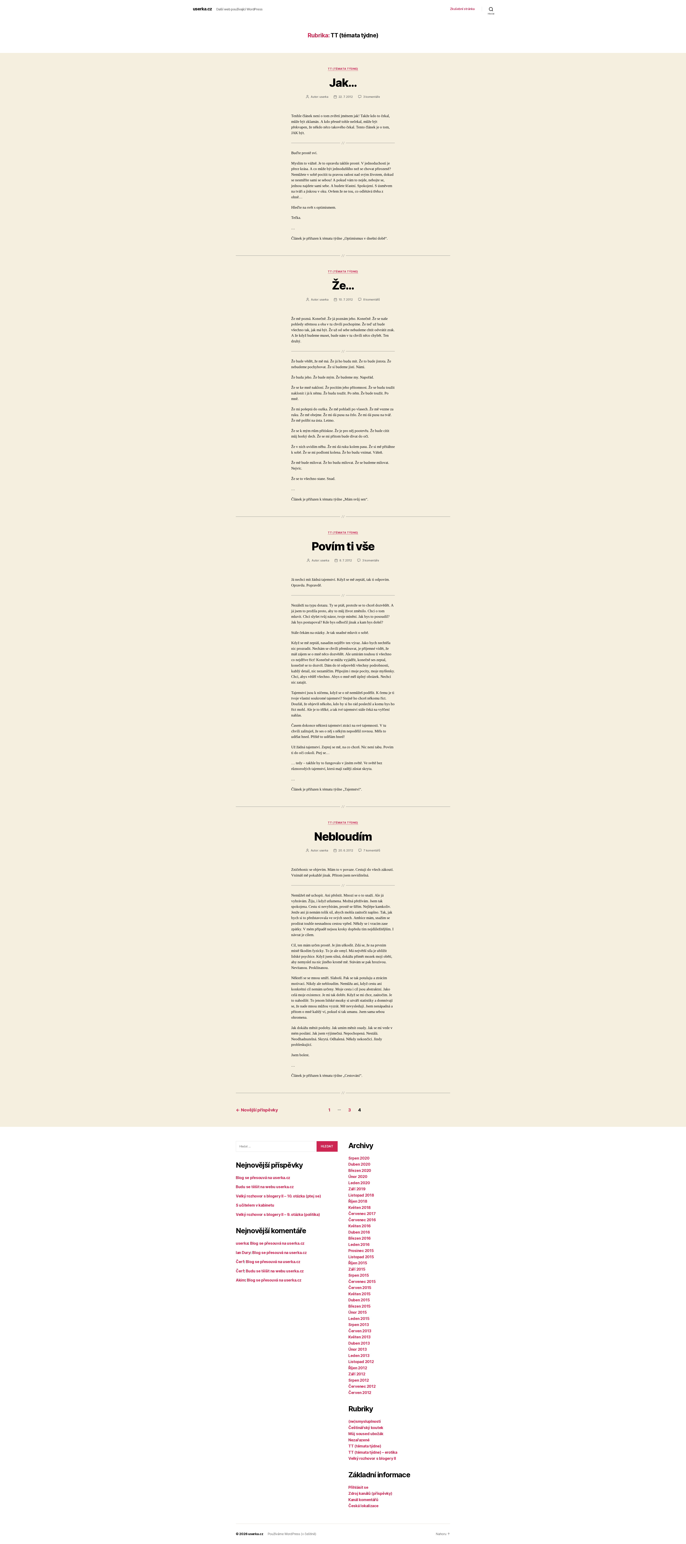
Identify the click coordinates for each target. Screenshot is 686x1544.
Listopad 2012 (361, 1361)
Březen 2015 (359, 1306)
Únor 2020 (357, 1176)
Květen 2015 (359, 1294)
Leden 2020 (359, 1183)
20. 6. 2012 (345, 850)
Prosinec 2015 (361, 1250)
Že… (343, 285)
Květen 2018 (359, 1207)
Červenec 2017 (362, 1213)
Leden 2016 (358, 1244)
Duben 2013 (359, 1343)
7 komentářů (371, 850)
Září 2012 (356, 1374)
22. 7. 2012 (346, 97)
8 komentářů (371, 299)
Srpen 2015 (358, 1275)
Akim (240, 1280)
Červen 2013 (359, 1331)
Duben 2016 (359, 1232)
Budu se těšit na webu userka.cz (265, 1187)
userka (323, 97)
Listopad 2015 (361, 1257)
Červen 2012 (359, 1392)
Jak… (343, 82)
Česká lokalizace (363, 1506)
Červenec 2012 (362, 1386)
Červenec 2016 (362, 1220)
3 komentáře (371, 97)
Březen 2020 (359, 1170)
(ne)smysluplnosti (364, 1421)
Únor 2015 (357, 1312)
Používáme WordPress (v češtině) (292, 1534)
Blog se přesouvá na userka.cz (263, 1177)
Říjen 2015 (357, 1263)
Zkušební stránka (462, 9)
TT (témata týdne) (343, 68)
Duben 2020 (359, 1164)
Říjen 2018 (357, 1201)
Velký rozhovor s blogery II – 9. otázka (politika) (278, 1214)
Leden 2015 (358, 1318)
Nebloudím (343, 836)
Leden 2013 (358, 1355)
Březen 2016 (359, 1238)
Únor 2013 (357, 1349)
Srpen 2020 (358, 1158)
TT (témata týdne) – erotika (372, 1452)
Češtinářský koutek (365, 1427)
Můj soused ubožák (365, 1434)
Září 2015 (356, 1269)
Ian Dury (243, 1252)
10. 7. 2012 (346, 299)
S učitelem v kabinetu (255, 1205)
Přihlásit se (358, 1487)
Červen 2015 (359, 1287)
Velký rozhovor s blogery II (372, 1458)
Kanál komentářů (363, 1500)
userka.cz (202, 9)
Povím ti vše (343, 546)
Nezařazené (358, 1440)
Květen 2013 (359, 1337)
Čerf (240, 1262)
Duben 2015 (359, 1300)
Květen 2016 (359, 1226)
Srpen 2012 (358, 1380)
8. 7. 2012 (345, 560)
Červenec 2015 (362, 1281)
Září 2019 (357, 1189)
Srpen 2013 (358, 1324)
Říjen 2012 (357, 1368)
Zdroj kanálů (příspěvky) (370, 1493)
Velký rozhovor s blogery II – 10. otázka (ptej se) (278, 1196)
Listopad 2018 (361, 1195)
